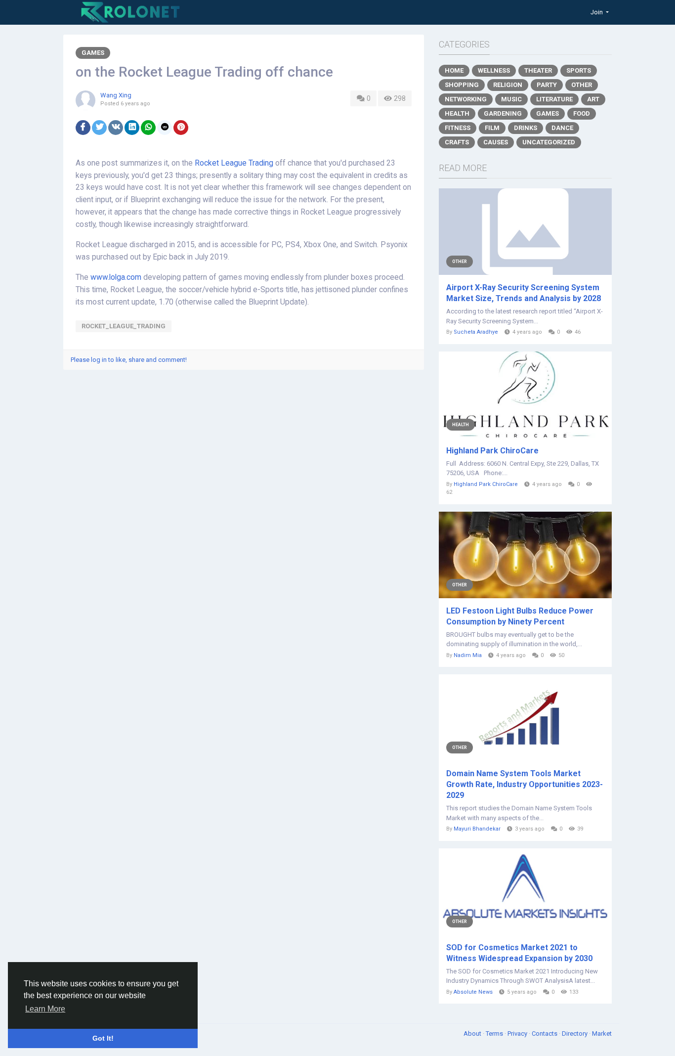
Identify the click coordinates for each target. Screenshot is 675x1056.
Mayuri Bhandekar (477, 829)
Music (511, 99)
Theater (538, 70)
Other (581, 84)
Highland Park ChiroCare (492, 450)
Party (547, 84)
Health (457, 113)
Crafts (457, 142)
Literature (554, 99)
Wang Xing (115, 95)
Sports (578, 70)
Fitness (457, 128)
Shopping (462, 84)
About (473, 1033)
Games (93, 52)
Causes (495, 142)
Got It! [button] (103, 1038)
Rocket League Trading (234, 163)
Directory (575, 1033)
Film (492, 128)
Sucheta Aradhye (476, 332)
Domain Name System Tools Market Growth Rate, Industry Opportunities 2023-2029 (524, 784)
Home (454, 70)
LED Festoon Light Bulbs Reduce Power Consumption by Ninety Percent (519, 616)
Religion (507, 84)
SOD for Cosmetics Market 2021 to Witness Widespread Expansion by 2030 (519, 953)
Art (593, 99)
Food (581, 113)
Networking (466, 99)
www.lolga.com (115, 277)
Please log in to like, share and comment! (129, 359)
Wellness (494, 70)
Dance (562, 128)
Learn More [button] (45, 1009)
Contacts (545, 1033)
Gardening (503, 113)
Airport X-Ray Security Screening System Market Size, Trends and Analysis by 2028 (523, 293)
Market (602, 1033)
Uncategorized (548, 142)
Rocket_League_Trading (124, 326)
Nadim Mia (468, 655)
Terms (495, 1033)
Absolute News (473, 992)
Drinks (525, 128)
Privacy (518, 1033)
